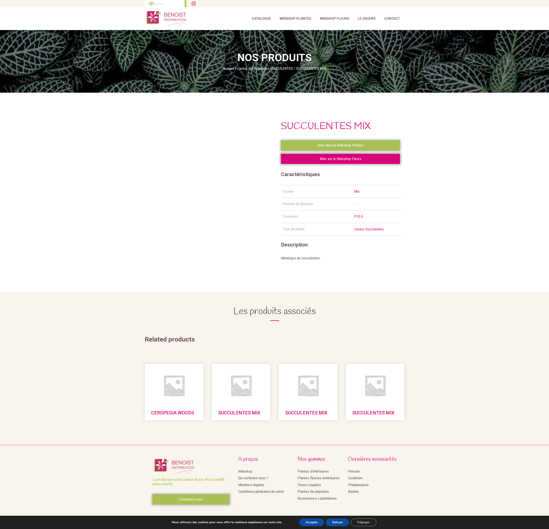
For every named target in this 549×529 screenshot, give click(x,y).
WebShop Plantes (295, 19)
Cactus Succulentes (252, 69)
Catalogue (261, 19)
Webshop (245, 471)
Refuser (337, 522)
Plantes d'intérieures (313, 471)
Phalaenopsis (358, 485)
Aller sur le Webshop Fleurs (340, 159)
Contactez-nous (191, 499)
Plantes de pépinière (313, 492)
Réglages (363, 522)
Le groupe (367, 19)
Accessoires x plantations (317, 498)
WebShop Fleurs (334, 19)
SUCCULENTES (281, 69)
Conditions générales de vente (261, 492)
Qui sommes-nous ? (253, 478)
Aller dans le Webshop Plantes (340, 145)
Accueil (228, 69)
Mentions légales (251, 485)
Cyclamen (355, 478)
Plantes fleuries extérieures (318, 478)
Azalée (353, 492)
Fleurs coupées (309, 485)
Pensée (354, 471)
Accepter (312, 522)
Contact (392, 19)
